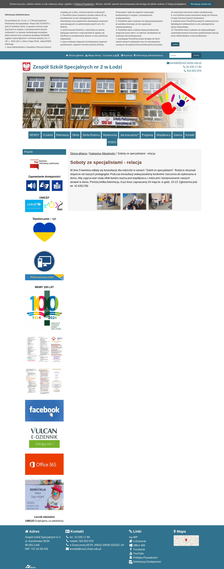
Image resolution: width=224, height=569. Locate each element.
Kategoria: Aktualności (102, 153)
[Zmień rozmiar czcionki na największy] (118, 55)
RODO (112, 142)
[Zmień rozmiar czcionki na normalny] (114, 55)
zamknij (175, 44)
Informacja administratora (149, 55)
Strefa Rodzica (91, 135)
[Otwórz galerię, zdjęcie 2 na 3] (134, 201)
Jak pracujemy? (129, 135)
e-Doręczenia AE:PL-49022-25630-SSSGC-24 (96, 545)
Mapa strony (94, 55)
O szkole (48, 135)
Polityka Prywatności (145, 557)
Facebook (139, 549)
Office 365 (139, 545)
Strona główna (76, 55)
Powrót (28, 151)
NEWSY (35, 135)
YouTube (138, 553)
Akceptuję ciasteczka (201, 4)
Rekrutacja (62, 135)
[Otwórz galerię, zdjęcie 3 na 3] (160, 201)
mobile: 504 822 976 (81, 541)
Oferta (75, 135)
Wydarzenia (110, 135)
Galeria (178, 135)
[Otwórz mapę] (186, 540)
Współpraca (163, 135)
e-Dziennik (139, 541)
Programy (147, 135)
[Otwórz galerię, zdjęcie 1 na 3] (108, 201)
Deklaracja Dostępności (147, 561)
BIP (135, 537)
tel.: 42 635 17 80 (79, 537)
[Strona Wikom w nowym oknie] (30, 566)
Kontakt (189, 135)
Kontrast (127, 55)
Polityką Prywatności (84, 4)
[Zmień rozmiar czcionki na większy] (116, 55)
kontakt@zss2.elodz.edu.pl (185, 63)
